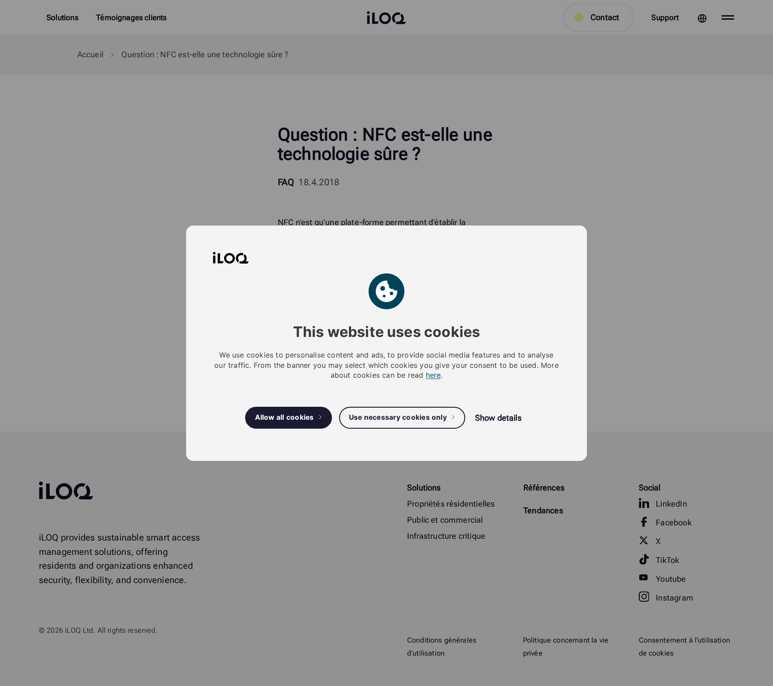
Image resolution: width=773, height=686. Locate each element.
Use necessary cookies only (398, 417)
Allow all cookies (284, 417)
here (433, 375)
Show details (498, 417)
